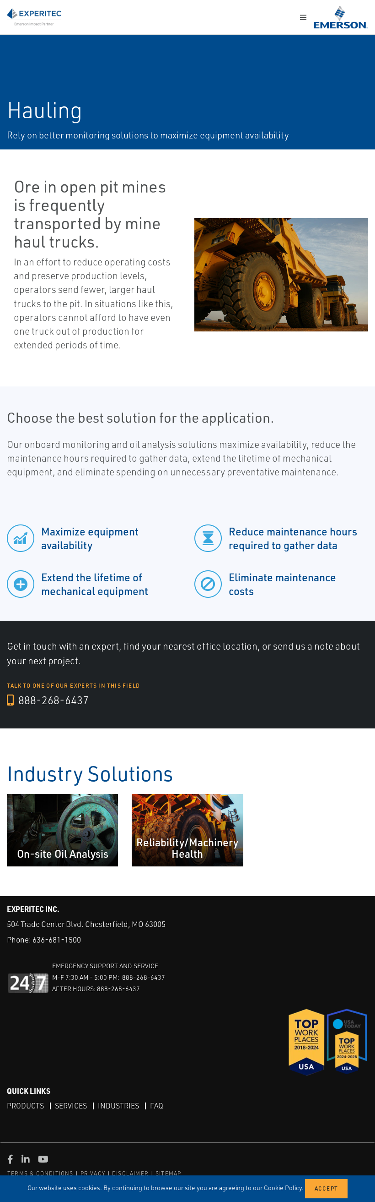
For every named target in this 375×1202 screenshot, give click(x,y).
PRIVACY (92, 1173)
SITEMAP (168, 1173)
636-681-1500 (56, 939)
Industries (118, 1105)
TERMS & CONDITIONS (40, 1173)
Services (71, 1105)
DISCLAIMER (130, 1173)
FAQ (156, 1105)
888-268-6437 (52, 700)
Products (25, 1105)
